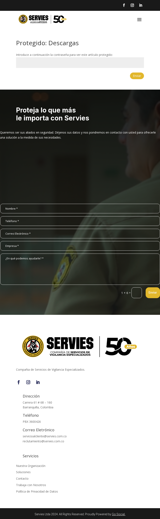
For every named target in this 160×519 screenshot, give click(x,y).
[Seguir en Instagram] (28, 382)
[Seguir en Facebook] (19, 382)
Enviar (137, 76)
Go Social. (118, 514)
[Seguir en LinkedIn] (38, 382)
